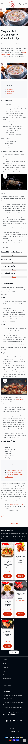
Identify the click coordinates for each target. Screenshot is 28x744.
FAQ (4, 671)
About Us (5, 667)
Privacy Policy (7, 685)
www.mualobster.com (16, 504)
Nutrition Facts (11, 93)
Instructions (10, 91)
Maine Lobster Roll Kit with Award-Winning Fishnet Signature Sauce (7, 562)
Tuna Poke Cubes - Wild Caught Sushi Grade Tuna (20, 595)
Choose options (7, 575)
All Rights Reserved (19, 743)
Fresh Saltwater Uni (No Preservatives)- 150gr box (7, 603)
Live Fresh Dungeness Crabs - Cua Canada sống (7, 633)
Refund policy (7, 678)
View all (14, 652)
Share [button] (4, 516)
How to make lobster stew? (15, 470)
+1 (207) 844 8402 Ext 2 (16, 707)
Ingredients (10, 89)
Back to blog (15, 523)
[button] (2, 4)
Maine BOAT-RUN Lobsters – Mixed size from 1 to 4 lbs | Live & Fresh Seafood (20, 557)
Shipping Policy (7, 682)
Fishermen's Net (11, 743)
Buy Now (14, 255)
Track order (6, 664)
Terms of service (7, 674)
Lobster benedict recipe (14, 472)
